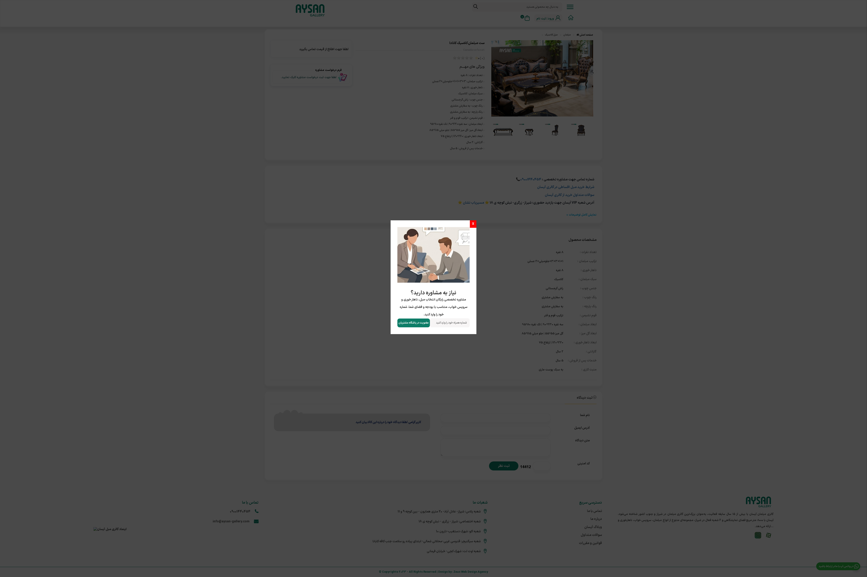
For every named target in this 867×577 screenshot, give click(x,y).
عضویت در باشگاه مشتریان (414, 323)
